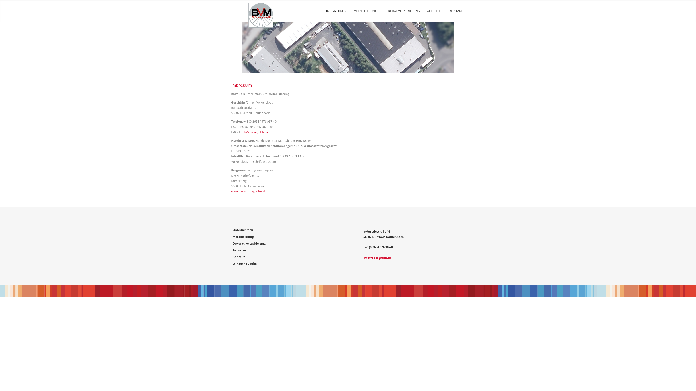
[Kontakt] (456, 11)
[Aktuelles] (435, 11)
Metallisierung (365, 11)
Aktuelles (239, 250)
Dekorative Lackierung (402, 11)
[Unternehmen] (335, 11)
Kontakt (239, 257)
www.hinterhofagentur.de (248, 191)
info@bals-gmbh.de (255, 132)
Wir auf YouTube (245, 264)
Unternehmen (243, 230)
